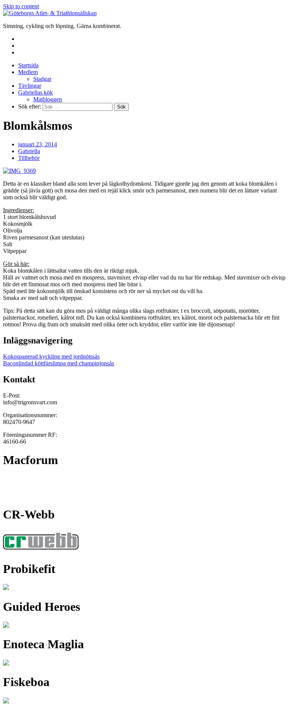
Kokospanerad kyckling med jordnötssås (51, 356)
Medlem (28, 72)
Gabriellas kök (35, 92)
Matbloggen (47, 99)
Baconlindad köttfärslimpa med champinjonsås (58, 363)
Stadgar (42, 79)
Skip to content (21, 6)
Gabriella (29, 151)
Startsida (28, 65)
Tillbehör (29, 158)
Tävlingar (29, 85)
